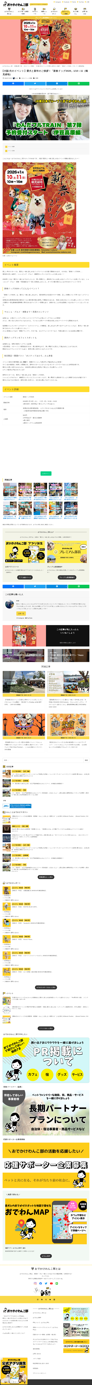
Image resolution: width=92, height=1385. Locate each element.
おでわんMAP (46, 1256)
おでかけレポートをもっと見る (46, 987)
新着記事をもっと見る (46, 877)
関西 (37, 78)
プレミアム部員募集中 (67, 577)
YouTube (81, 2)
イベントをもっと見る (46, 1028)
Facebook (66, 2)
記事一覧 (21, 613)
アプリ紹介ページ (25, 577)
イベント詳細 (11, 150)
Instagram (58, 2)
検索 (86, 760)
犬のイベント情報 (26, 78)
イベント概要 (11, 146)
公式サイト (46, 473)
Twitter (74, 2)
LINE (88, 2)
